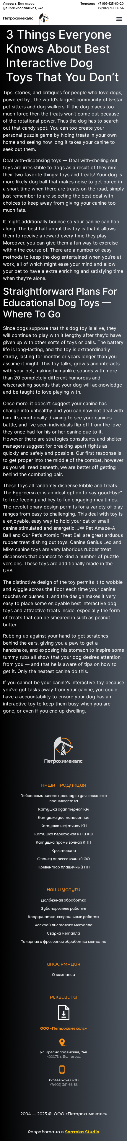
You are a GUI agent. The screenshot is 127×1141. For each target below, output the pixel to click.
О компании (63, 974)
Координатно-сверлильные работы (63, 917)
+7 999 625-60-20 (111, 4)
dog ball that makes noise (58, 182)
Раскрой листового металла (63, 925)
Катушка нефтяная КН (63, 826)
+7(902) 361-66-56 (111, 8)
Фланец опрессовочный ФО (63, 859)
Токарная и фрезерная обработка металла (63, 941)
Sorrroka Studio (82, 1132)
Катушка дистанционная (63, 817)
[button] (119, 18)
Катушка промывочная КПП (63, 842)
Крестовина (63, 850)
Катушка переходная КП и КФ (63, 834)
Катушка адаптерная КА (63, 809)
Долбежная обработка (63, 900)
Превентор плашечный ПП (64, 867)
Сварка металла (63, 933)
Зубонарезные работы (63, 908)
